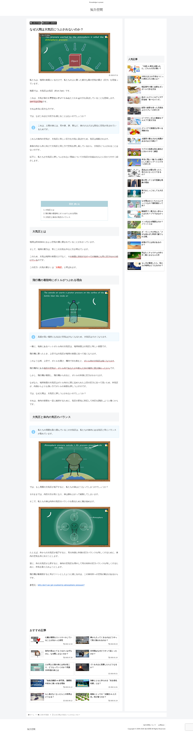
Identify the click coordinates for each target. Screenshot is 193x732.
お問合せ (161, 725)
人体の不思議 (36, 23)
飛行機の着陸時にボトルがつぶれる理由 (61, 213)
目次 (71, 204)
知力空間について (149, 725)
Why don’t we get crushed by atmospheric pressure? (61, 585)
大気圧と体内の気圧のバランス (57, 217)
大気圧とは (49, 210)
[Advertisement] (74, 181)
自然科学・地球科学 (50, 23)
